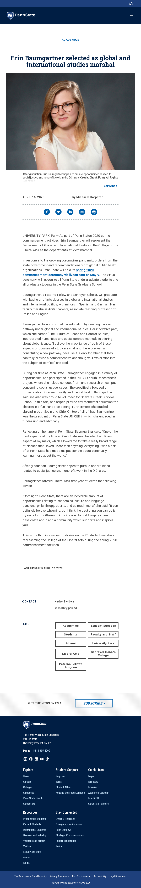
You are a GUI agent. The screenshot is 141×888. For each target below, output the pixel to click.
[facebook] (47, 212)
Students (70, 634)
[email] (82, 212)
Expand (109, 185)
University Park (103, 643)
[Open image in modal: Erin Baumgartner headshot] (70, 121)
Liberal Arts (70, 653)
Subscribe (92, 703)
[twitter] (58, 212)
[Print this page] (94, 212)
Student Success (103, 625)
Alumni (71, 643)
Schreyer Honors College (103, 653)
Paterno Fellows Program (70, 665)
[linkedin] (70, 212)
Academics (70, 39)
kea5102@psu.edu (66, 608)
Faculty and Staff (103, 634)
